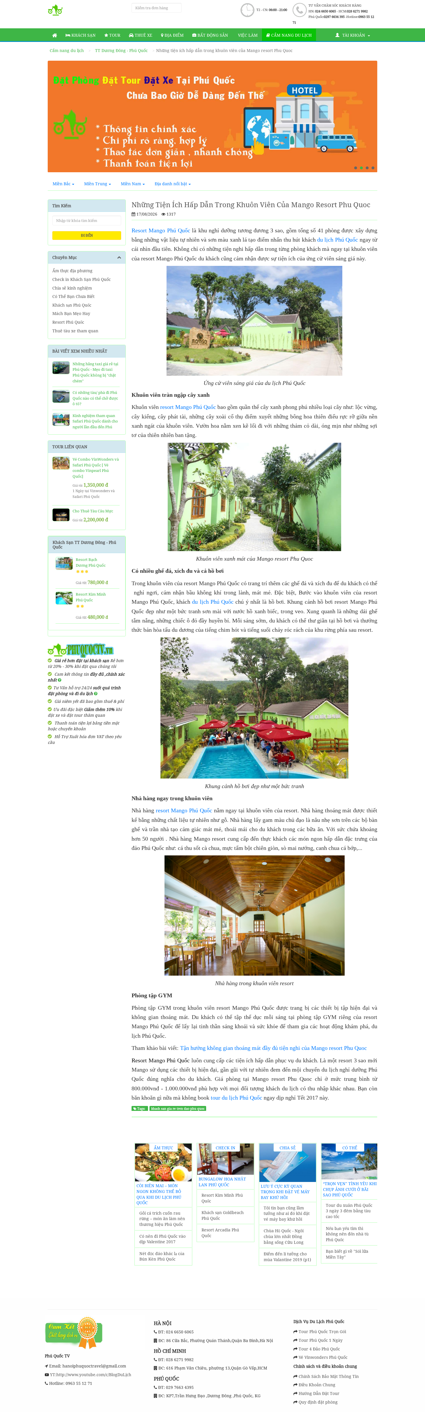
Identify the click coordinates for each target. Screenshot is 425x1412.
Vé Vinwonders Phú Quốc (323, 1357)
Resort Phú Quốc (68, 322)
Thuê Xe (143, 35)
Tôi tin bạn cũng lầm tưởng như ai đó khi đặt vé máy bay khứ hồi (287, 1213)
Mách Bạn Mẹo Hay (71, 313)
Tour (114, 35)
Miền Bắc (62, 183)
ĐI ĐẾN (87, 235)
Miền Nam (131, 183)
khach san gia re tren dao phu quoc (177, 1109)
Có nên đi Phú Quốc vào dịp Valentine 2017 (162, 1239)
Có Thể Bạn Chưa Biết (73, 296)
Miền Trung (95, 183)
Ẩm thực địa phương (72, 270)
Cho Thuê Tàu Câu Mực (93, 511)
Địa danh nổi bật (171, 183)
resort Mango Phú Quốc (188, 407)
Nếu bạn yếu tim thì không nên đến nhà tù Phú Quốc (347, 1234)
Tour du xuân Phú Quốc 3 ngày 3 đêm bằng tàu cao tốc (349, 1210)
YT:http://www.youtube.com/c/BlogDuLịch (90, 1374)
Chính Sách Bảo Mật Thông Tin (329, 1376)
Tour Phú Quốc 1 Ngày (321, 1340)
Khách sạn (83, 35)
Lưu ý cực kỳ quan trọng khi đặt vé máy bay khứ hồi (285, 1191)
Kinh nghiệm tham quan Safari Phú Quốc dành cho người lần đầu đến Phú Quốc (95, 424)
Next (367, 119)
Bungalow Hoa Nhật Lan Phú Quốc (222, 1181)
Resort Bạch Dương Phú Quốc (91, 562)
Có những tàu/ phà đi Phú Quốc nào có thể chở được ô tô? (95, 398)
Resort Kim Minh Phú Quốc (91, 597)
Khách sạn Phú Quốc (71, 305)
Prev (57, 119)
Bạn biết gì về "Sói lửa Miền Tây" (347, 1254)
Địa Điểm (173, 35)
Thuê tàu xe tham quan (75, 330)
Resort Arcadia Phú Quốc (220, 1232)
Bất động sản (212, 35)
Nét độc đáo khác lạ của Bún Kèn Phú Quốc (161, 1256)
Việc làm (247, 35)
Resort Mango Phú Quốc (161, 230)
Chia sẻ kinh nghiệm (72, 288)
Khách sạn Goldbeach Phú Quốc (223, 1215)
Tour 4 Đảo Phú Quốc (319, 1349)
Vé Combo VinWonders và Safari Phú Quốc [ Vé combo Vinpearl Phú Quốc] (96, 468)
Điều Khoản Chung (317, 1384)
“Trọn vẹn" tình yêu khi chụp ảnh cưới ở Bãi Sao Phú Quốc (350, 1189)
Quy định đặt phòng (318, 1402)
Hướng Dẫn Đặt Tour (319, 1393)
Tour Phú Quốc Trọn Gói (322, 1331)
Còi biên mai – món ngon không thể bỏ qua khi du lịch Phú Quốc (158, 1194)
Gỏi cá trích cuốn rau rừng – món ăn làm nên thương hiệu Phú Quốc (162, 1218)
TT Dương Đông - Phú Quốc (121, 50)
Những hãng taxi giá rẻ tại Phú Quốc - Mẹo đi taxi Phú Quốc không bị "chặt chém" (95, 372)
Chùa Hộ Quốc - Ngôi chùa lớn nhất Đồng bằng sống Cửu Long (284, 1236)
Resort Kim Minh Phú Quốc (222, 1198)
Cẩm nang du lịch (291, 35)
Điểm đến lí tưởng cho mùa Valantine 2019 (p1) (287, 1256)
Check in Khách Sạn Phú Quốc (81, 279)
